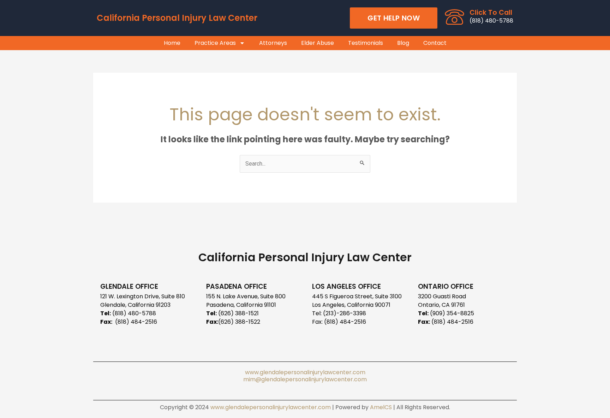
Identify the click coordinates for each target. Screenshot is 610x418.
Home (172, 43)
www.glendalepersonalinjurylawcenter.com (305, 372)
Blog (403, 43)
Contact (435, 43)
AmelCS (381, 407)
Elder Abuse (317, 43)
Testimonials (365, 43)
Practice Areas (215, 43)
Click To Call (491, 12)
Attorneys (273, 43)
